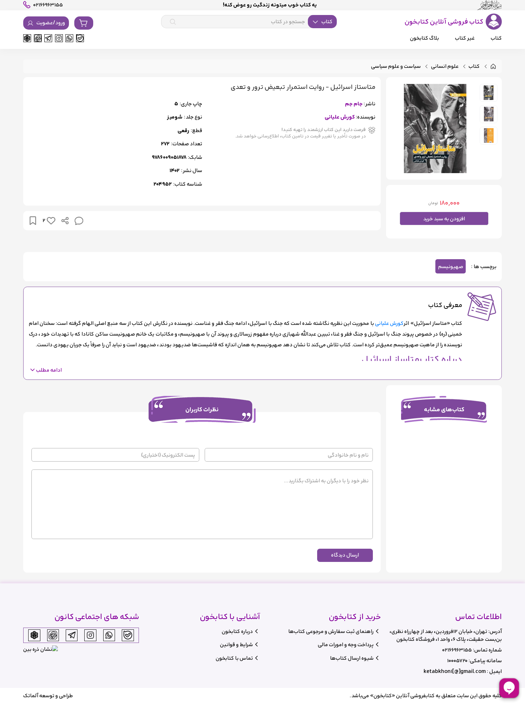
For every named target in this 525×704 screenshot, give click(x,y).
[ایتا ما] (37, 38)
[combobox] (249, 22)
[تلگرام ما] (48, 38)
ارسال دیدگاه (345, 554)
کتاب (474, 66)
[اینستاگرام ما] (58, 38)
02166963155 (457, 649)
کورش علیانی (340, 117)
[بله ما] (80, 38)
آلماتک (30, 695)
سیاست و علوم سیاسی (396, 66)
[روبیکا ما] (27, 38)
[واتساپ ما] (69, 38)
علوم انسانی (445, 66)
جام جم (353, 104)
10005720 (457, 660)
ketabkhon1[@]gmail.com (455, 671)
